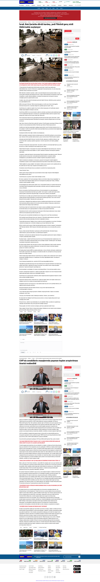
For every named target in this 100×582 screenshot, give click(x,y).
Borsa (20, 561)
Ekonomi (39, 5)
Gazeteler (71, 5)
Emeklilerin (35, 527)
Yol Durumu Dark (22, 567)
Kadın (48, 5)
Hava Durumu (42, 561)
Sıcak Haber (58, 572)
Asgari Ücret (25, 527)
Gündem (33, 5)
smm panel (31, 572)
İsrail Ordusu (30, 311)
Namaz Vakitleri (27, 561)
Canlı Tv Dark (31, 565)
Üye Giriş (64, 565)
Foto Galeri (53, 5)
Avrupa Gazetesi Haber (23, 358)
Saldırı (39, 311)
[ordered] (33, 352)
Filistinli (21, 311)
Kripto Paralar (77, 561)
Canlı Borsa (40, 565)
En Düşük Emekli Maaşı (42, 527)
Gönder (22, 352)
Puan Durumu (50, 561)
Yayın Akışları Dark (32, 567)
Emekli (30, 527)
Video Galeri (58, 567)
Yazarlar (65, 5)
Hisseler (57, 561)
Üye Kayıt (64, 567)
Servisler (28, 5)
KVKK (53, 580)
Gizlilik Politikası (45, 580)
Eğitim (53, 8)
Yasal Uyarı (62, 580)
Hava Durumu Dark (22, 565)
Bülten (47, 8)
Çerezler (50, 580)
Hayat (57, 8)
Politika (61, 8)
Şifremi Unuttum (66, 569)
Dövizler (49, 567)
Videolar (59, 5)
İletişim (41, 580)
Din (50, 8)
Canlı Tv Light (21, 569)
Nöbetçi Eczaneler (32, 569)
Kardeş (35, 311)
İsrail (25, 311)
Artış (21, 527)
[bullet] (35, 352)
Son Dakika (21, 5)
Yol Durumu (69, 561)
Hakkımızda (38, 580)
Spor (44, 5)
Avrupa (43, 8)
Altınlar (49, 565)
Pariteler (63, 561)
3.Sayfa (39, 8)
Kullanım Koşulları (57, 580)
